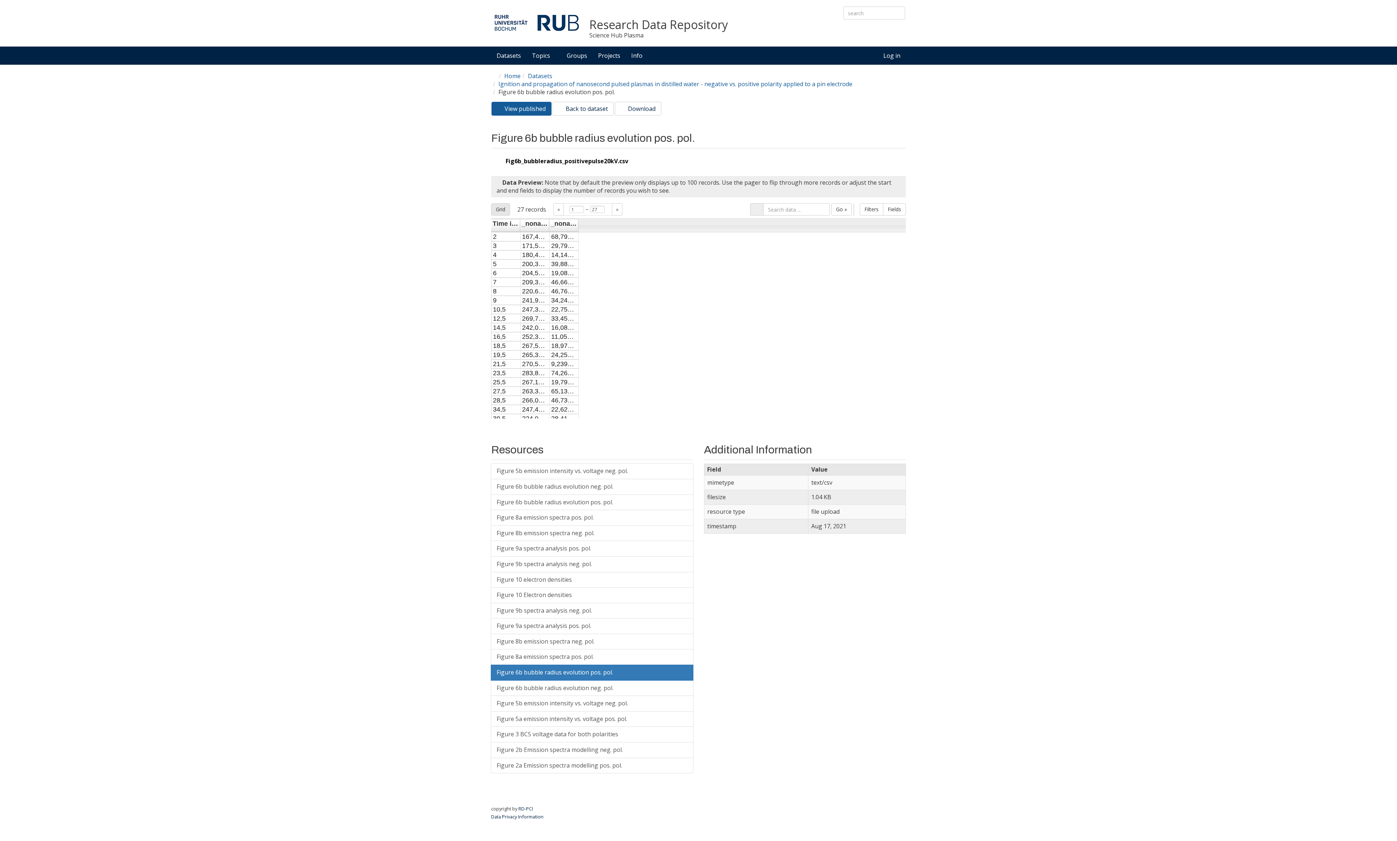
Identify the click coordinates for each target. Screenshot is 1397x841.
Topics (542, 56)
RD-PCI (525, 808)
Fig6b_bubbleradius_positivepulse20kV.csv (567, 161)
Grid (500, 209)
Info (637, 56)
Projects (609, 56)
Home (512, 76)
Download (641, 109)
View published (527, 110)
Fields (894, 209)
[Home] (536, 22)
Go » (841, 209)
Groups (577, 56)
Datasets (509, 56)
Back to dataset (586, 109)
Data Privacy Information (517, 816)
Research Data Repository (658, 25)
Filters (871, 209)
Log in (891, 56)
